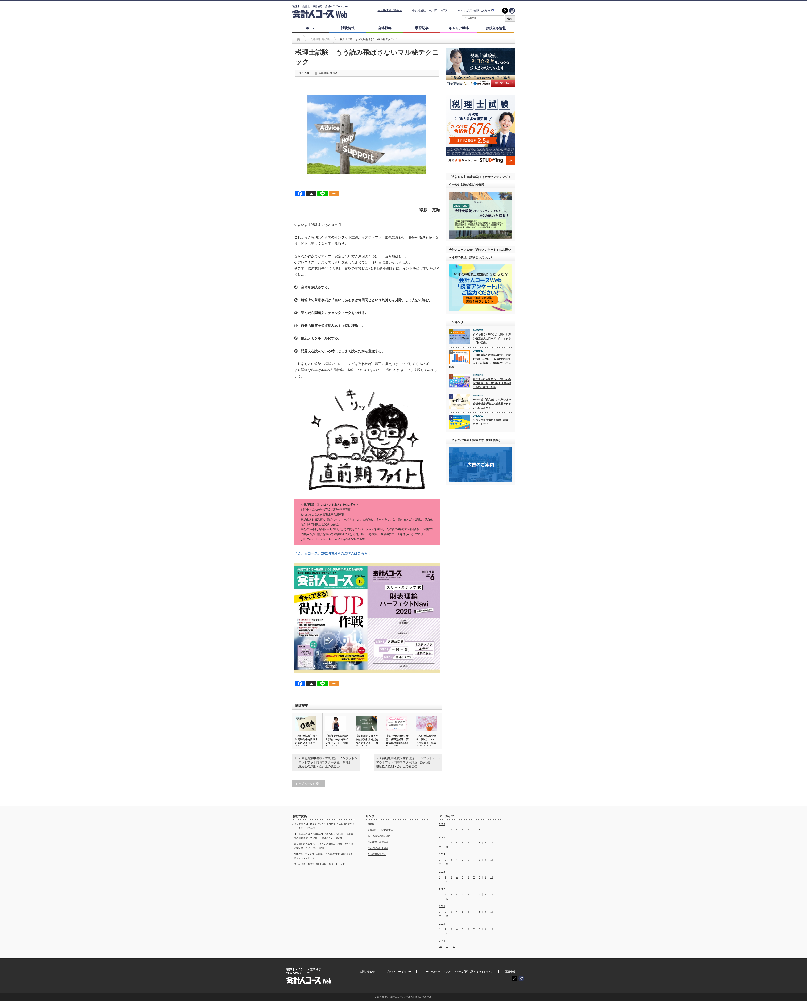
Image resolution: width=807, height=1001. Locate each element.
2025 (442, 837)
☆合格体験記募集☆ (390, 10)
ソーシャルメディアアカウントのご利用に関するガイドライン (458, 971)
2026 (442, 824)
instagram (512, 11)
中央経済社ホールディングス (430, 10)
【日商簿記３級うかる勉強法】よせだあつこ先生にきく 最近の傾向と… (367, 741)
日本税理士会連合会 (378, 842)
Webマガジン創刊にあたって (475, 10)
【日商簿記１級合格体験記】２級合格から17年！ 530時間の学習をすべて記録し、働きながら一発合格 (480, 360)
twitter (505, 11)
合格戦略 (385, 28)
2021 (442, 906)
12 (447, 847)
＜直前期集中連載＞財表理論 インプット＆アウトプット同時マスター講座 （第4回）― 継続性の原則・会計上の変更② (405, 762)
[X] (311, 193)
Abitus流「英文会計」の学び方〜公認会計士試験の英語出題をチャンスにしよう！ (492, 403)
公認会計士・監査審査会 (380, 830)
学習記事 (422, 28)
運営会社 (510, 971)
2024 (442, 854)
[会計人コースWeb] (320, 16)
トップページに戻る (308, 783)
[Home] (298, 39)
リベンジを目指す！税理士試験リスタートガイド (492, 422)
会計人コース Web (400, 996)
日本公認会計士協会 (378, 848)
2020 (442, 923)
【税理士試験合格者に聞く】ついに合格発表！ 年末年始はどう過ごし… (426, 743)
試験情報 (348, 28)
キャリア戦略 (459, 28)
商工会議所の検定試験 (379, 836)
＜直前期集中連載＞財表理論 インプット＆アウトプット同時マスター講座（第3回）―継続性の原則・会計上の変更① (327, 762)
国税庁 (371, 824)
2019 (442, 941)
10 (491, 843)
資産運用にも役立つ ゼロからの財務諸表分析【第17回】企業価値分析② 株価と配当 (492, 383)
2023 (442, 871)
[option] (480, 67)
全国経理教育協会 (377, 854)
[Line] (322, 193)
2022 (442, 889)
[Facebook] (300, 193)
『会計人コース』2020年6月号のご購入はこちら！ (332, 553)
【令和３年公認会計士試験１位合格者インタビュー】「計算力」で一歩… (336, 741)
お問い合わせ (367, 971)
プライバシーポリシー (398, 971)
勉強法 (334, 73)
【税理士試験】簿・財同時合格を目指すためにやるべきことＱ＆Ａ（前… (306, 741)
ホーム (311, 28)
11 (440, 847)
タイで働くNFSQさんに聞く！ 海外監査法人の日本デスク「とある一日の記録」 (492, 338)
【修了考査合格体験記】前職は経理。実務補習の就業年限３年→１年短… (397, 741)
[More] (334, 193)
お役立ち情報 (496, 28)
